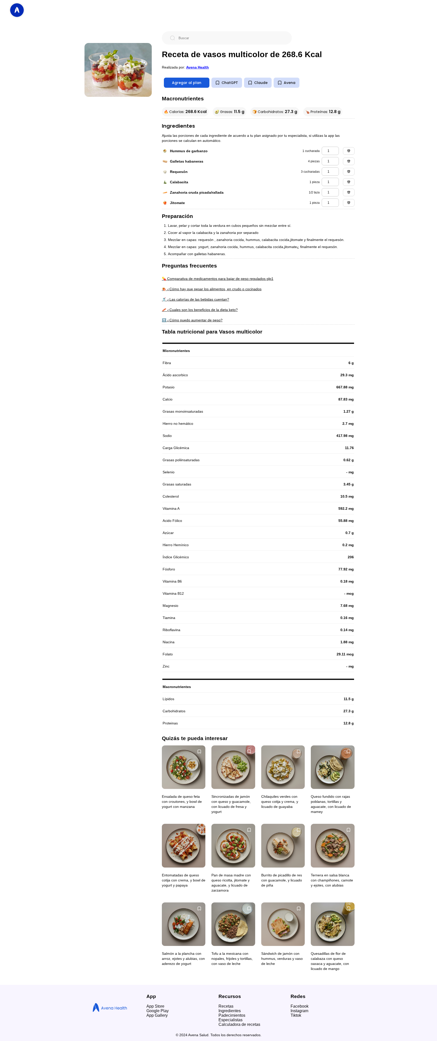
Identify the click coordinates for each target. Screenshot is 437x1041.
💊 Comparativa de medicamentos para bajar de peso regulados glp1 (217, 279)
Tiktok (296, 1015)
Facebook (300, 1006)
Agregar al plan (186, 82)
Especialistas (231, 1020)
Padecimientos (232, 1015)
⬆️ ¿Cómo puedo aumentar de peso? (192, 320)
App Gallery (157, 1015)
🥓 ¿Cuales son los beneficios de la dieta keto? (200, 310)
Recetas (226, 1006)
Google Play (157, 1011)
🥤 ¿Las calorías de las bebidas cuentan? (195, 299)
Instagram (299, 1011)
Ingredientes (230, 1011)
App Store (155, 1006)
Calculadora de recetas (239, 1024)
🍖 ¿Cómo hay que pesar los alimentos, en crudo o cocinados (211, 289)
